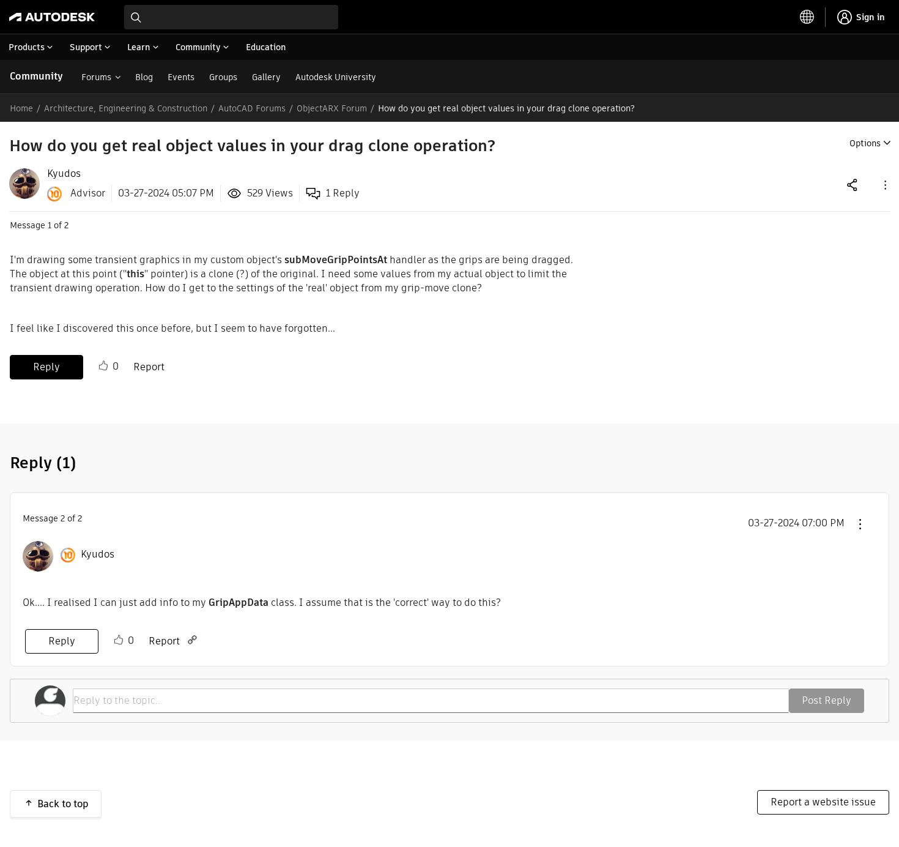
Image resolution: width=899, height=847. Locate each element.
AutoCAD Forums (252, 108)
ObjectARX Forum (332, 108)
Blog (144, 77)
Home (21, 108)
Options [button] (865, 143)
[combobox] (231, 17)
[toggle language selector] (807, 17)
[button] (884, 184)
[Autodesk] (52, 17)
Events (181, 77)
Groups (223, 77)
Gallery (266, 77)
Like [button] (103, 366)
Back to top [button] (63, 804)
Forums (96, 77)
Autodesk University (335, 77)
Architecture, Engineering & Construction (125, 108)
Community (36, 76)
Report (149, 367)
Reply (46, 367)
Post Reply (826, 700)
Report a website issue (823, 802)
